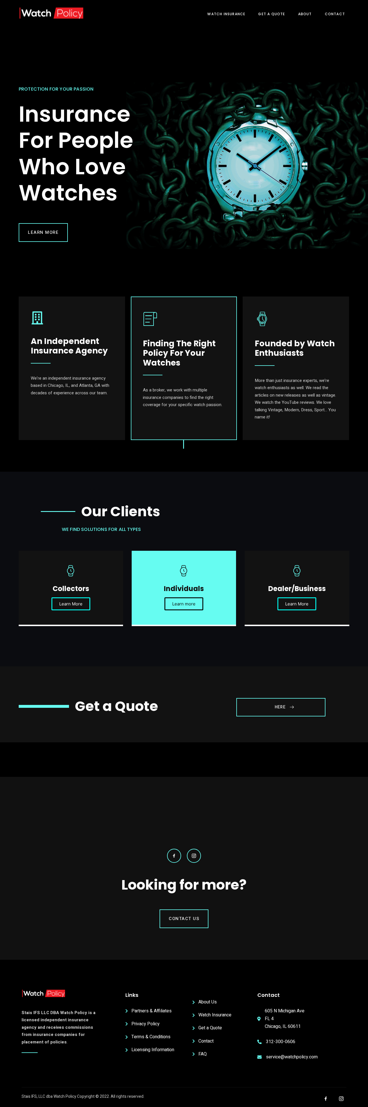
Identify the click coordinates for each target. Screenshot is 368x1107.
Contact (335, 14)
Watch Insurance (226, 14)
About (305, 14)
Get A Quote (271, 14)
